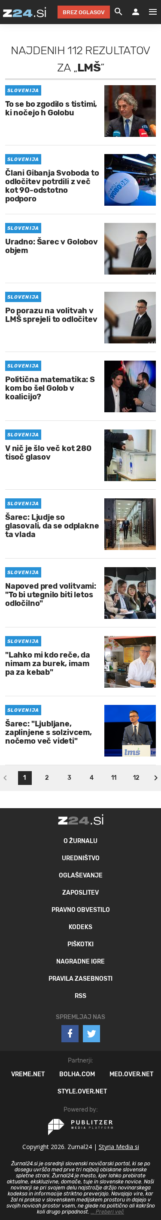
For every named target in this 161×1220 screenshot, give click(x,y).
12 (136, 777)
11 (113, 777)
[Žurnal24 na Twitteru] (91, 1033)
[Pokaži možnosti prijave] (135, 12)
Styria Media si (119, 1147)
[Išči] (118, 12)
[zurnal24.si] (24, 12)
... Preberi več (107, 1212)
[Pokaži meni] (148, 12)
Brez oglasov (84, 12)
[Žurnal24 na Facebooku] (70, 1033)
